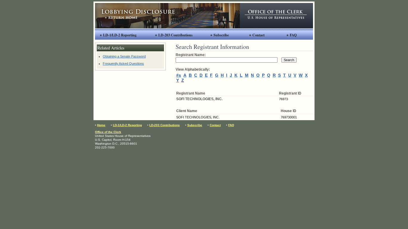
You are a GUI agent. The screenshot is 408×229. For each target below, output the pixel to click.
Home (101, 125)
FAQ (293, 35)
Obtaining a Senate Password (124, 56)
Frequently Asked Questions (123, 63)
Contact (258, 35)
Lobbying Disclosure (167, 15)
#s (178, 75)
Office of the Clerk (108, 132)
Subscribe (221, 35)
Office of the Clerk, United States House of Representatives (276, 15)
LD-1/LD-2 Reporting (119, 35)
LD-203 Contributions (175, 35)
